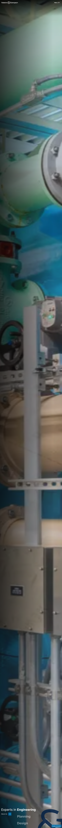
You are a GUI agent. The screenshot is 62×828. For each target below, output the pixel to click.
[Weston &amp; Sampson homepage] (9, 2)
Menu (56, 2)
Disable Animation (56, 826)
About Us (4, 814)
